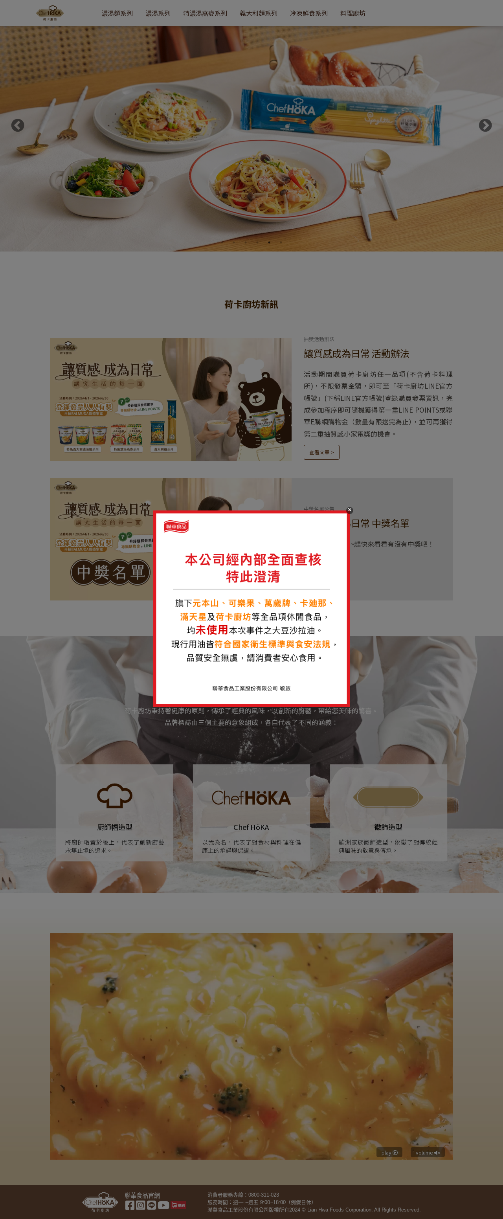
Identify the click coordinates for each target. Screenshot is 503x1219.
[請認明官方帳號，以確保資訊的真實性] (251, 609)
